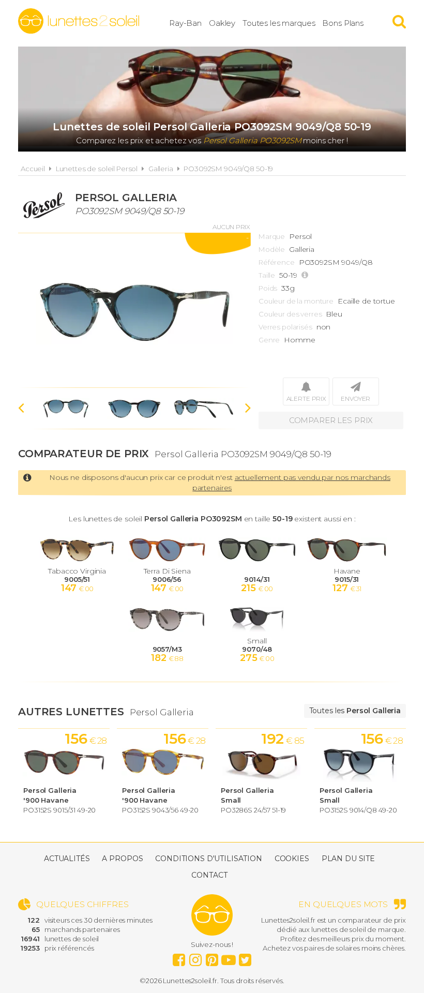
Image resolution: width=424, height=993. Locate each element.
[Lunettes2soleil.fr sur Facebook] (179, 957)
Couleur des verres (290, 314)
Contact (209, 875)
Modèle (272, 249)
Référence (277, 262)
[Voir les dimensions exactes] (306, 275)
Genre (269, 340)
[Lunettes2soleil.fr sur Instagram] (195, 957)
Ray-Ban (185, 23)
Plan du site (348, 858)
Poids (268, 288)
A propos (122, 858)
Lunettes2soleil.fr (78, 21)
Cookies (292, 858)
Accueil (33, 168)
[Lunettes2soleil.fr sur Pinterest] (212, 957)
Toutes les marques (279, 23)
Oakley (222, 23)
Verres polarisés (285, 327)
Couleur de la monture (296, 301)
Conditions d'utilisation (208, 858)
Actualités (67, 858)
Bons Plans (343, 23)
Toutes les (355, 710)
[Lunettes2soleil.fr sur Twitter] (245, 957)
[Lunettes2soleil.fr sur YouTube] (228, 957)
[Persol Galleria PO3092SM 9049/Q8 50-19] (134, 310)
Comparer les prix (331, 420)
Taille (267, 275)
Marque (272, 236)
